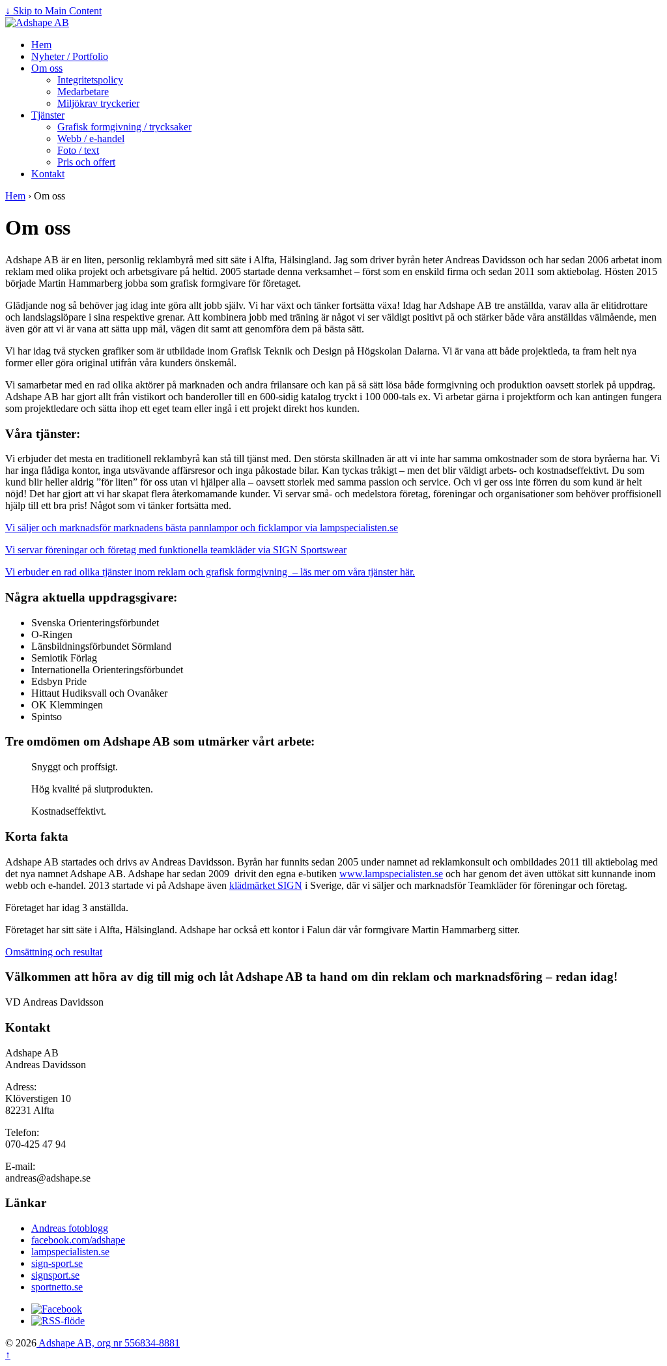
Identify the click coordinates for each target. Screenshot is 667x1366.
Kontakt (47, 173)
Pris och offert (86, 161)
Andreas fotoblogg (69, 1228)
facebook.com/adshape (78, 1239)
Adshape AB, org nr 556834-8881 (108, 1342)
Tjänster (47, 115)
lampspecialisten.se (70, 1251)
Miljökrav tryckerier (98, 103)
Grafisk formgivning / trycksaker (124, 126)
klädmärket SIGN (265, 885)
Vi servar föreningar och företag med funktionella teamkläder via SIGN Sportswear (176, 549)
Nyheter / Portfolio (69, 56)
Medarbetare (83, 91)
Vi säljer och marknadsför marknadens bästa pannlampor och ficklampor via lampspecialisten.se (201, 527)
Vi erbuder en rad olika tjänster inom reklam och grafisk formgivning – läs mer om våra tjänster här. (210, 571)
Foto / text (78, 150)
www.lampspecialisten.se (391, 873)
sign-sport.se (57, 1263)
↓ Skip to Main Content (53, 10)
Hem (41, 44)
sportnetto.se (57, 1286)
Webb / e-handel (90, 138)
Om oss (47, 68)
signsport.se (55, 1275)
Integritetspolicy (90, 79)
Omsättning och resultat (53, 951)
